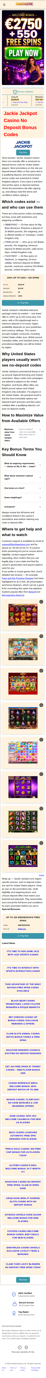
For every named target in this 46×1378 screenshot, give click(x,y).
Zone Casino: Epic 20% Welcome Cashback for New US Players (23, 1119)
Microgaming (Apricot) (13, 595)
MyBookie (22, 929)
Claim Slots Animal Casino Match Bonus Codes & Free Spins (23, 1036)
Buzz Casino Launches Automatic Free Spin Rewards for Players (23, 1135)
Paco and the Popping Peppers (18, 578)
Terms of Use (13, 1369)
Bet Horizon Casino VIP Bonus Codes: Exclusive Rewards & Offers (23, 1020)
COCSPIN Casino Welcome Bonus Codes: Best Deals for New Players (23, 1234)
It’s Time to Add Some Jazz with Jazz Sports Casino (23, 953)
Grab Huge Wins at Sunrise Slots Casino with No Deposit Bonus (23, 1201)
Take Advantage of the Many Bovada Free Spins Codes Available (23, 987)
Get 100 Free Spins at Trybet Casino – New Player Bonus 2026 (23, 1069)
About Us (4, 1369)
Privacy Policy (23, 1369)
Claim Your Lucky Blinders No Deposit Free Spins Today (23, 1266)
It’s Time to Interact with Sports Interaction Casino (23, 969)
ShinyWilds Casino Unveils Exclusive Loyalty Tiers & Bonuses (23, 1250)
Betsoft (32, 592)
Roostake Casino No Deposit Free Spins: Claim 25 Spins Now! (23, 1185)
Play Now (23, 152)
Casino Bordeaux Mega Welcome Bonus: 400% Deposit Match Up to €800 (23, 1086)
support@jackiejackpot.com (16, 544)
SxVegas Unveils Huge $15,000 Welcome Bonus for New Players (23, 1218)
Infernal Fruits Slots (16, 102)
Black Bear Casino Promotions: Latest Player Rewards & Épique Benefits (23, 1004)
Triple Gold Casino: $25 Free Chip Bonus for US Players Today (23, 1152)
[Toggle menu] (4, 4)
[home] (26, 7)
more (41, 875)
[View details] (41, 602)
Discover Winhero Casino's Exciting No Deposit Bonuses (23, 1052)
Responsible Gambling (35, 1369)
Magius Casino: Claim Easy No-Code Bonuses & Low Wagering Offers (23, 1102)
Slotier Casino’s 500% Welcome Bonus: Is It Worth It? (23, 1168)
